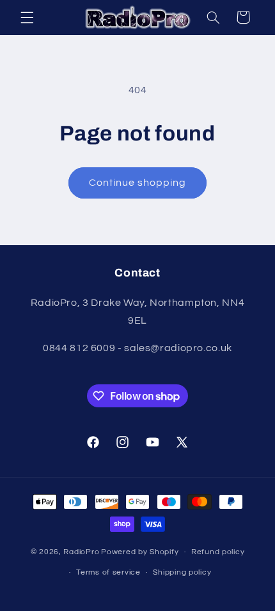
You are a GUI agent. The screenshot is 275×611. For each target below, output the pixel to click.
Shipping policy (182, 572)
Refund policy (218, 551)
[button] (27, 17)
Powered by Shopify (139, 551)
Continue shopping (138, 182)
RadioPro (81, 551)
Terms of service (108, 572)
